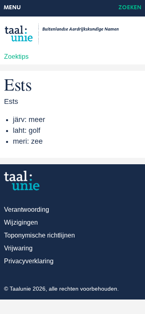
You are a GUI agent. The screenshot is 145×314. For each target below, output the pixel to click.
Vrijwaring (18, 248)
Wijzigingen (21, 222)
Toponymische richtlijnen (39, 235)
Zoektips (16, 56)
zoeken (129, 8)
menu (12, 8)
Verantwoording (26, 209)
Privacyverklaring (29, 261)
